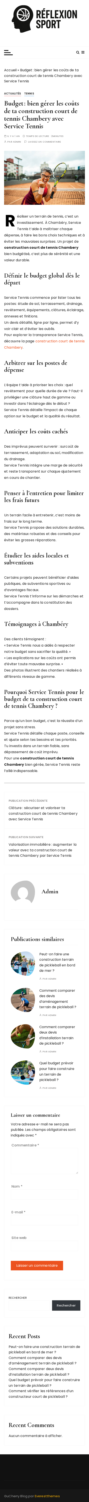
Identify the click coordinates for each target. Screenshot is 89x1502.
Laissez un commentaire (44, 142)
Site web (19, 1237)
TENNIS (29, 93)
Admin (17, 142)
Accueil (10, 70)
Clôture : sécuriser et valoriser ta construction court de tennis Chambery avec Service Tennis (43, 813)
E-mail (18, 1212)
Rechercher (18, 1298)
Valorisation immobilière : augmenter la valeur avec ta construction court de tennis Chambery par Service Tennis (42, 850)
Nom (16, 1186)
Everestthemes (47, 1496)
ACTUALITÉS (12, 93)
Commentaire (25, 1145)
